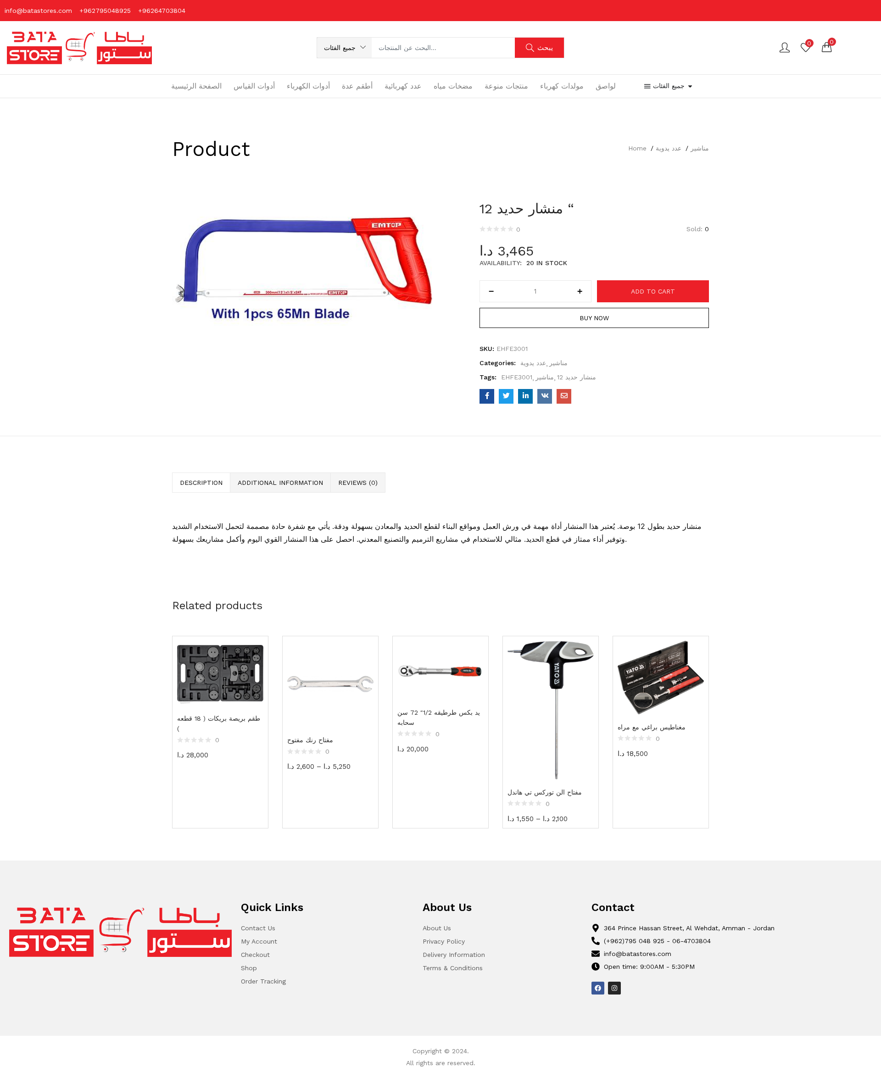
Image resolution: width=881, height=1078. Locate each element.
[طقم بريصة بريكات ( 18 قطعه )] (220, 673)
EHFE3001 (516, 377)
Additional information (280, 482)
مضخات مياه (453, 86)
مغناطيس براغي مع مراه (652, 727)
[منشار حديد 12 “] (487, 396)
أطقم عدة (357, 86)
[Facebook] (597, 988)
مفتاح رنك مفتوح (310, 740)
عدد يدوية (668, 148)
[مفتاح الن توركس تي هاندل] (550, 710)
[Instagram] (614, 988)
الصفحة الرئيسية (196, 86)
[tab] (201, 482)
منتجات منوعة (506, 86)
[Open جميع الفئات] (690, 86)
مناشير (700, 148)
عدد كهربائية (403, 86)
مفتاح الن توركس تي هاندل (544, 792)
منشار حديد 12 (576, 377)
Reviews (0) (358, 482)
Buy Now (594, 318)
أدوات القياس (254, 86)
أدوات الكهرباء (308, 86)
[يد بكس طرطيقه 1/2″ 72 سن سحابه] (440, 670)
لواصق (606, 86)
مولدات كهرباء (562, 86)
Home (637, 148)
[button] (344, 48)
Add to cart (653, 291)
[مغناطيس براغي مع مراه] (661, 677)
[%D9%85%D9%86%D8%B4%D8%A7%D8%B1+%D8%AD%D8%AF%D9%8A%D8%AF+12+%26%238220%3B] (506, 396)
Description (201, 482)
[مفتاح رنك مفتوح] (330, 684)
